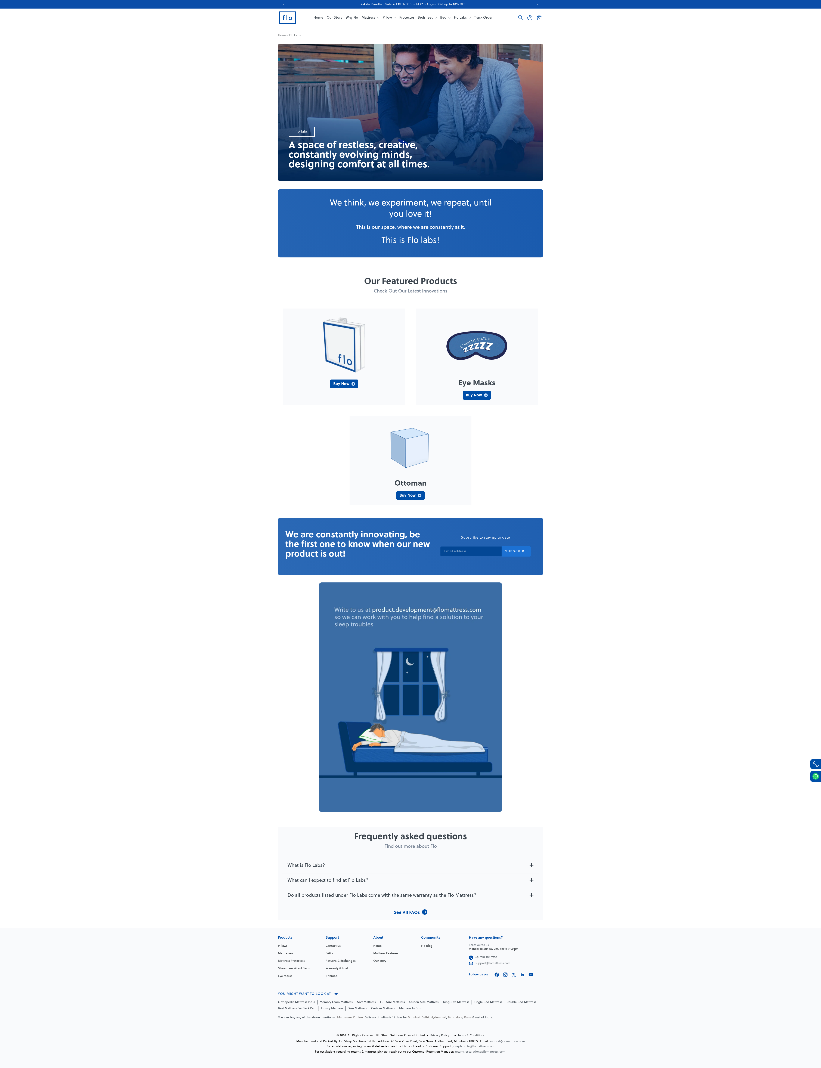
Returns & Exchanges (341, 961)
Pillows (282, 946)
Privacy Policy (439, 1035)
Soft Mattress (366, 1002)
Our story (379, 961)
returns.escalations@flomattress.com (480, 1051)
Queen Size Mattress (424, 1002)
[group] (410, 4)
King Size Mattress (456, 1002)
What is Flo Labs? (306, 865)
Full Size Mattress (392, 1002)
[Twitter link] (514, 974)
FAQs (329, 953)
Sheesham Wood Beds (294, 968)
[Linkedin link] (522, 974)
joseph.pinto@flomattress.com (474, 1046)
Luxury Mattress (332, 1008)
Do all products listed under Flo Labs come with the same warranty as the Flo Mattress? (382, 895)
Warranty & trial (337, 968)
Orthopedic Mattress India (296, 1002)
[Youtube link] (531, 974)
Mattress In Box (410, 1008)
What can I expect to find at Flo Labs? (328, 880)
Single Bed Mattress (488, 1002)
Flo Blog (427, 946)
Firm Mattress (357, 1008)
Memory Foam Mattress (336, 1002)
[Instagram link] (505, 974)
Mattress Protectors (291, 961)
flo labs (301, 132)
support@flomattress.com (507, 1041)
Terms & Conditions (471, 1035)
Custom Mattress (383, 1008)
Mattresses (285, 953)
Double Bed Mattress (521, 1002)
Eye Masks (285, 976)
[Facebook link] (496, 974)
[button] (520, 17)
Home (282, 35)
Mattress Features (385, 953)
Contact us (333, 946)
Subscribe (516, 551)
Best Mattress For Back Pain (297, 1008)
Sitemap (332, 976)
